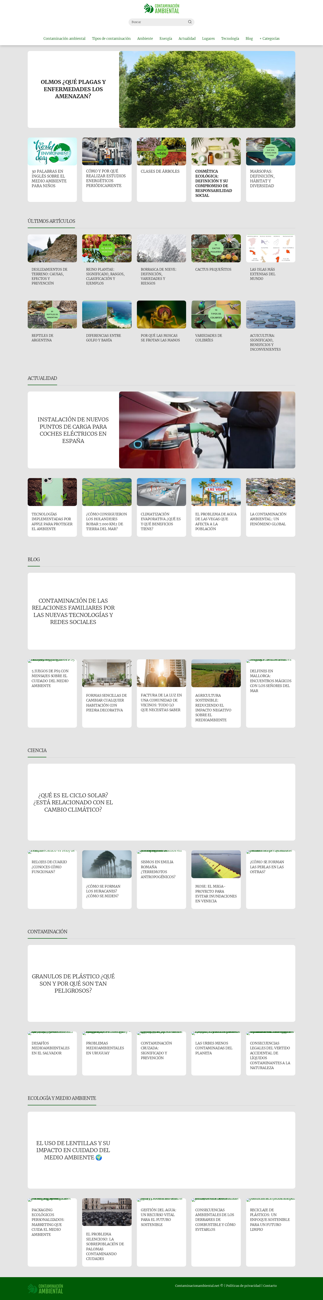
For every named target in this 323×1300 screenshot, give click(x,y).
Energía (166, 38)
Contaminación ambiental (64, 38)
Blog (249, 38)
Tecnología (230, 38)
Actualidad (187, 38)
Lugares (208, 38)
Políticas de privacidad (243, 1286)
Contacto (270, 1286)
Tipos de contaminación (111, 38)
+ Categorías (269, 38)
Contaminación (47, 932)
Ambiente (145, 38)
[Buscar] (189, 21)
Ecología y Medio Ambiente (62, 1098)
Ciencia (37, 750)
